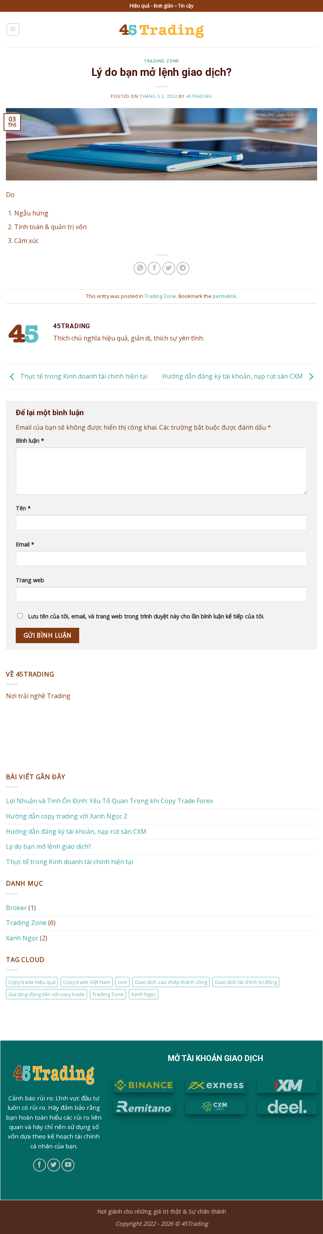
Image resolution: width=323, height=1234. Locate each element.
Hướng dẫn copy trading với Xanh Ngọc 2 (66, 816)
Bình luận (30, 440)
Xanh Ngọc (22, 937)
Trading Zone (161, 61)
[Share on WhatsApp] (140, 268)
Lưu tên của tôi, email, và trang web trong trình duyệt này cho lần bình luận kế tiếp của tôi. (146, 616)
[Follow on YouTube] (67, 1165)
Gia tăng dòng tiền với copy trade (46, 993)
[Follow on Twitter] (53, 1165)
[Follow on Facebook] (39, 1165)
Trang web (30, 580)
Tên (23, 508)
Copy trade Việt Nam (86, 981)
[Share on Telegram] (182, 268)
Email (25, 544)
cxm (122, 981)
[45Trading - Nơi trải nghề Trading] (161, 29)
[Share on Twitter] (168, 268)
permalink (224, 296)
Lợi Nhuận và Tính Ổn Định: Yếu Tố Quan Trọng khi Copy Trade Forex (109, 800)
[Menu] (13, 29)
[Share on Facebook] (154, 268)
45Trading (199, 96)
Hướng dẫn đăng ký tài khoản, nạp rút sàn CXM (233, 376)
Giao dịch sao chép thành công (171, 981)
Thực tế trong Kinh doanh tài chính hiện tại (83, 376)
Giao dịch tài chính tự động (246, 981)
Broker (16, 907)
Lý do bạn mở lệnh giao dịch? (48, 846)
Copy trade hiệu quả (32, 981)
